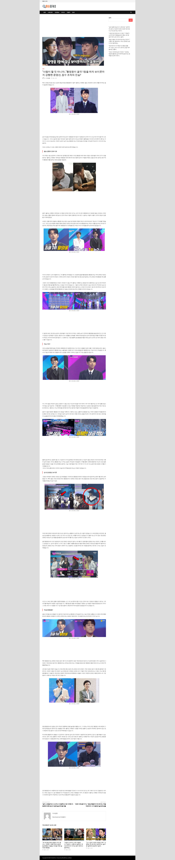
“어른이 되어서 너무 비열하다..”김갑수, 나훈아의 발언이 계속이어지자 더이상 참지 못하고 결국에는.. (73, 845)
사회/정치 (50, 12)
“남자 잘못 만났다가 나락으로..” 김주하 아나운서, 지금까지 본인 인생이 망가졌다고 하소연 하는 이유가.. (119, 29)
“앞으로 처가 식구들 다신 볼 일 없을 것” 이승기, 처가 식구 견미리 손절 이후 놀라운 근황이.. (119, 47)
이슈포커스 (53, 857)
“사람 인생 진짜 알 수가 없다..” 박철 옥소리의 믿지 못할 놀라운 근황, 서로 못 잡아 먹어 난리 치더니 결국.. (119, 35)
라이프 (63, 12)
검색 (110, 17)
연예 (44, 12)
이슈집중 (48, 78)
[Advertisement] (74, 26)
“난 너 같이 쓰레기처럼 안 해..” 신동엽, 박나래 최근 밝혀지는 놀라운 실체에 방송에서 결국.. (96, 844)
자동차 (68, 12)
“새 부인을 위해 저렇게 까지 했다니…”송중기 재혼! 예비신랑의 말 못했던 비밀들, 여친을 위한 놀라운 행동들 (52, 845)
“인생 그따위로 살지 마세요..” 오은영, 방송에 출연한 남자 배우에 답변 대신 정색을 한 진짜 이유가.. (119, 53)
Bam (70, 857)
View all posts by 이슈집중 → (59, 817)
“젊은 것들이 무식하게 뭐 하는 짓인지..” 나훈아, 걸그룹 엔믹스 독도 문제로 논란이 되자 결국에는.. (119, 41)
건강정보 (57, 12)
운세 (73, 12)
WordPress (64, 857)
